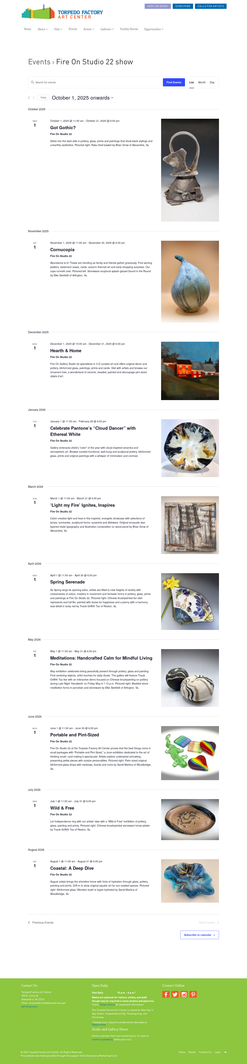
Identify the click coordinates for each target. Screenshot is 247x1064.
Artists (87, 29)
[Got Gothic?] (190, 170)
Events (73, 29)
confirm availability (102, 1039)
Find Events (174, 82)
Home (27, 29)
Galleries (106, 29)
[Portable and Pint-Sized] (190, 753)
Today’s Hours (107, 1004)
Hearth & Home (65, 350)
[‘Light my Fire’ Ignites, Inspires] (190, 525)
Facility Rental (129, 29)
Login (218, 1052)
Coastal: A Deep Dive (72, 868)
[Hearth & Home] (190, 371)
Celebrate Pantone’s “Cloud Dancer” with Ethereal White (93, 431)
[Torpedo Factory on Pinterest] (193, 994)
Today (43, 97)
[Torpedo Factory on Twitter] (175, 994)
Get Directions (29, 1006)
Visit (57, 29)
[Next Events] (34, 97)
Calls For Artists (211, 6)
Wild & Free (62, 808)
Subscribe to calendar (197, 935)
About (42, 29)
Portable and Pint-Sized (74, 735)
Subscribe (182, 6)
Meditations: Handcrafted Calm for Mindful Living (101, 658)
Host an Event (157, 6)
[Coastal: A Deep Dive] (190, 881)
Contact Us (205, 1052)
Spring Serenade (67, 582)
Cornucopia (62, 249)
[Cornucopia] (190, 282)
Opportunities (152, 29)
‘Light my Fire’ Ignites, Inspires (82, 505)
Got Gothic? (63, 127)
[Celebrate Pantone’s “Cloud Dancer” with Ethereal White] (190, 448)
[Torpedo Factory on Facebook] (166, 994)
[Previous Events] (29, 97)
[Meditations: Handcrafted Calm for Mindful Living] (190, 678)
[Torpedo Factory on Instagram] (184, 994)
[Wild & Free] (190, 819)
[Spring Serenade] (190, 601)
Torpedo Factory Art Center (44, 1052)
